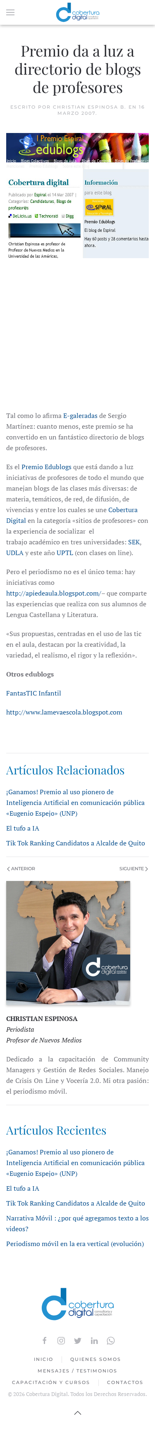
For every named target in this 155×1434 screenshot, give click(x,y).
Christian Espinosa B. (89, 107)
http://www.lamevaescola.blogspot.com (64, 712)
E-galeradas (80, 415)
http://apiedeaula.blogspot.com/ (53, 593)
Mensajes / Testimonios (77, 1371)
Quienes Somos (95, 1359)
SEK (134, 541)
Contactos (125, 1382)
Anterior (22, 868)
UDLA (15, 552)
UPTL (65, 552)
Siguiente (132, 868)
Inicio (43, 1359)
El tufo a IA (22, 828)
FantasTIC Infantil (33, 693)
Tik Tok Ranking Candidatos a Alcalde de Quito (75, 843)
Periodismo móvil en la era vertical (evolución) (75, 1243)
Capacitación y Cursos (51, 1382)
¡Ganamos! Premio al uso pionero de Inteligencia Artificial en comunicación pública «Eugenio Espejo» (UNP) (75, 802)
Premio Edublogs (46, 466)
